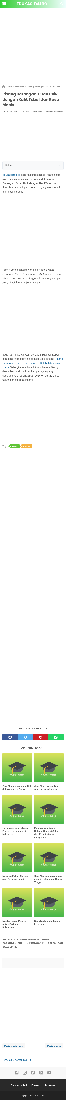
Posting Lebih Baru (14, 1046)
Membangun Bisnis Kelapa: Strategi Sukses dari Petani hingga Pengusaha (47, 833)
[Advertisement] (33, 49)
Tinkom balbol (19, 1085)
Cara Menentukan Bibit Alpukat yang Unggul (46, 788)
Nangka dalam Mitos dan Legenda (47, 922)
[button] (6, 164)
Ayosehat (50, 1085)
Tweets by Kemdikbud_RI (17, 1060)
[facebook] (16, 1074)
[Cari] (62, 4)
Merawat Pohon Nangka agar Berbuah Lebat (15, 877)
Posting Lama (54, 1046)
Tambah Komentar (54, 112)
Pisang (15, 446)
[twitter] (33, 1074)
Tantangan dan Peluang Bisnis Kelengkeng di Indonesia (15, 831)
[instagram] (24, 1074)
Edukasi (35, 1085)
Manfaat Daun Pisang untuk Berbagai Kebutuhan (14, 924)
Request (27, 446)
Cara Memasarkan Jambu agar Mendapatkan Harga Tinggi (48, 879)
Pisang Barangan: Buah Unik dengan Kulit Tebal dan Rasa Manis (32, 363)
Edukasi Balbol (33, 4)
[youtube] (49, 1074)
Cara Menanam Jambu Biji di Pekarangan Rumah (16, 788)
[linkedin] (41, 1074)
